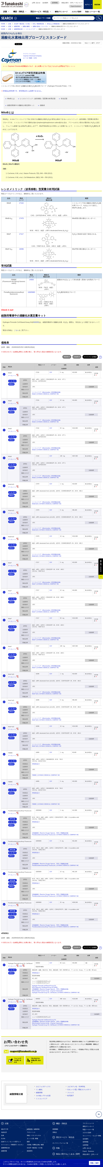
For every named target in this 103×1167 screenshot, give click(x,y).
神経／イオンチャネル (34, 1135)
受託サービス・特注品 (39, 12)
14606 (31, 280)
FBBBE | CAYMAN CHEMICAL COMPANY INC (46, 775)
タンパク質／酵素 (32, 1138)
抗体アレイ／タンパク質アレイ (11, 1141)
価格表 (42, 105)
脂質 (28, 1141)
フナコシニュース (88, 1123)
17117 (21, 234)
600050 (36, 322)
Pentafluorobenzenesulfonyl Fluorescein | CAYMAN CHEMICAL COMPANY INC (55, 834)
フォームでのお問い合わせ (17, 1060)
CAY (50, 372)
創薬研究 (29, 1151)
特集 (58, 1148)
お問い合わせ (36, 3)
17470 (21, 218)
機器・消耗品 (18, 12)
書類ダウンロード (61, 11)
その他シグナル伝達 (43, 1095)
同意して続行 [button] (94, 1163)
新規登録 (97, 4)
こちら (16, 330)
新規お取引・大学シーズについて (72, 3)
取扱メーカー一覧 (88, 1129)
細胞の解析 (26, 26)
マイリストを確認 (90, 357)
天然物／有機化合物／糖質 (35, 1144)
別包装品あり (36, 764)
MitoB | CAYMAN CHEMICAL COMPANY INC (45, 394)
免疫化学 (4, 1132)
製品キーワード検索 (43, 18)
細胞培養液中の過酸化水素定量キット (21, 105)
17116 (21, 203)
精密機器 (55, 1129)
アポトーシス (31, 1132)
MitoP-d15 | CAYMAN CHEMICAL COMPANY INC (46, 694)
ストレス (70, 1092)
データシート (12, 375)
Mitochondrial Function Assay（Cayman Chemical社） (48, 991)
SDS (20, 966)
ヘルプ (101, 358)
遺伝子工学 (4, 1129)
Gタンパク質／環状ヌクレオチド (79, 1089)
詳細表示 (77, 357)
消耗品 (55, 1132)
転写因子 (70, 1095)
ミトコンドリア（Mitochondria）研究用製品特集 (46, 392)
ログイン (87, 2)
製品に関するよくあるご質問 (68, 1154)
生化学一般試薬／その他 (22, 24)
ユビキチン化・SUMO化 (76, 1086)
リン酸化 (39, 1089)
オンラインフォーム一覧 (60, 1143)
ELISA (3, 1138)
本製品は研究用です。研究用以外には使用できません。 (23, 91)
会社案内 (45, 3)
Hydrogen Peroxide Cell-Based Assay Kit (44, 985)
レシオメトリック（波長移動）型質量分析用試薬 (37, 98)
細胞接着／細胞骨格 (33, 1129)
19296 (21, 249)
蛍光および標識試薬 (53, 24)
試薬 (5, 12)
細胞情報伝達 (18, 29)
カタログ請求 (76, 11)
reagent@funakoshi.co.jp (23, 1051)
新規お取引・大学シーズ (90, 1154)
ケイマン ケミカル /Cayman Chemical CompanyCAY (32, 56)
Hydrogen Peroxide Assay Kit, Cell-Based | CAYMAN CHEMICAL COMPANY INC (56, 992)
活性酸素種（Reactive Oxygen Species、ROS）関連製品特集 (50, 833)
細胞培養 (17, 26)
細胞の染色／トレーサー (40, 26)
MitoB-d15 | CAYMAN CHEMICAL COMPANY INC (46, 504)
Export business (76, 6)
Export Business (88, 1151)
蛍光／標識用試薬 (38, 24)
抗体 (2, 1135)
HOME (3, 24)
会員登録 (85, 1145)
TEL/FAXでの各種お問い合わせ (36, 1060)
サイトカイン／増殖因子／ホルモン (12, 1144)
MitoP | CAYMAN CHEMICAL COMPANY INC (45, 584)
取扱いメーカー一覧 (92, 11)
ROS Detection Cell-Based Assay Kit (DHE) (45, 987)
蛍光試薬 (64, 98)
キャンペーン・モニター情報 (92, 1136)
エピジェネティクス (43, 1086)
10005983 (31, 292)
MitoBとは (11, 98)
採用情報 (55, 3)
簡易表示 (67, 357)
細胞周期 (39, 1092)
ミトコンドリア (30, 29)
